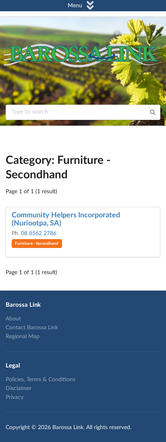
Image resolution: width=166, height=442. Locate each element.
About (13, 319)
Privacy (14, 397)
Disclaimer (18, 388)
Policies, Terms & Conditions (40, 379)
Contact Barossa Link (32, 327)
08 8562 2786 (38, 233)
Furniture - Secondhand (36, 244)
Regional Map (22, 336)
